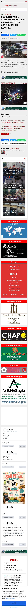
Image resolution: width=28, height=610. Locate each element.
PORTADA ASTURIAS (8, 83)
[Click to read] (14, 196)
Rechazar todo (14, 607)
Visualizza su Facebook (8, 446)
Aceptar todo (14, 603)
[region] (14, 598)
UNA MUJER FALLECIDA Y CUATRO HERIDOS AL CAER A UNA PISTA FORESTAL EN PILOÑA (13, 98)
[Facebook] (4, 1)
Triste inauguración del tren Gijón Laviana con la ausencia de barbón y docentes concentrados (14, 171)
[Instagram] (1, 1)
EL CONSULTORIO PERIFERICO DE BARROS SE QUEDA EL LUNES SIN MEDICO (14, 212)
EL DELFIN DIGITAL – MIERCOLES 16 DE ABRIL (13, 126)
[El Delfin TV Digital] (11, 6)
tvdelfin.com (7, 576)
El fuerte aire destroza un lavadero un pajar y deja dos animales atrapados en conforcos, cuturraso (13, 122)
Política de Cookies (10, 598)
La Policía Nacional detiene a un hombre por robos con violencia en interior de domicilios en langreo (14, 185)
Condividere (22, 446)
